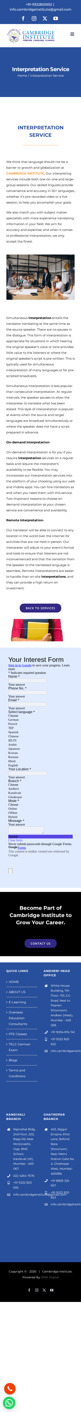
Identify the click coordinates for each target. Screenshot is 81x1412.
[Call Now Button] (10, 1388)
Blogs (13, 1060)
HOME (14, 982)
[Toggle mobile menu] (72, 34)
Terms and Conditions (17, 1073)
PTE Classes (18, 1034)
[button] (9, 277)
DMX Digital (50, 1277)
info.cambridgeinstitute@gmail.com (40, 9)
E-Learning (17, 1002)
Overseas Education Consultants (18, 1018)
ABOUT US (17, 992)
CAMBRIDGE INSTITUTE (25, 173)
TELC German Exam (20, 1047)
